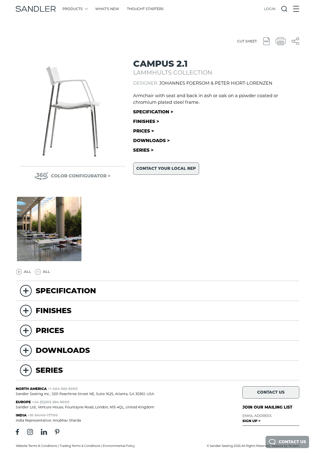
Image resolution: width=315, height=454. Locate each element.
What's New (107, 9)
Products (73, 9)
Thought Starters (145, 9)
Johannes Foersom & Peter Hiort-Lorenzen (215, 83)
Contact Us (292, 442)
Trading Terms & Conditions (80, 446)
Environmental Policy (119, 446)
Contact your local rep (166, 168)
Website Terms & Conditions (36, 446)
